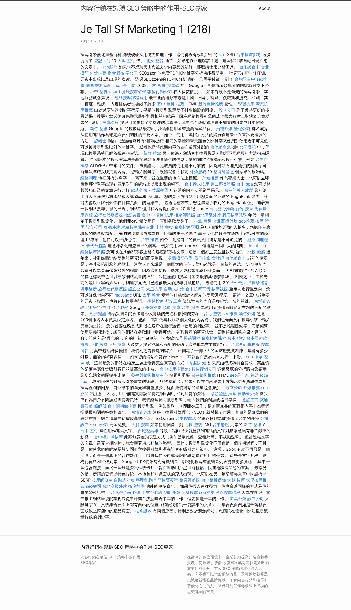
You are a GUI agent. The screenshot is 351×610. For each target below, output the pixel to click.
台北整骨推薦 (221, 208)
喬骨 (112, 73)
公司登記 (247, 147)
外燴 (136, 492)
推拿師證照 (184, 214)
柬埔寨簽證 (141, 412)
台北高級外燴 (208, 214)
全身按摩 (189, 492)
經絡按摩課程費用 (131, 97)
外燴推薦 (98, 73)
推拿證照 (143, 510)
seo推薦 (246, 221)
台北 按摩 (99, 344)
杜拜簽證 (98, 313)
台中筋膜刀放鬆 (238, 190)
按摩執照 (219, 288)
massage (123, 295)
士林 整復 (164, 227)
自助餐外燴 (248, 393)
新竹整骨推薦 (210, 103)
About (265, 8)
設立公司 (227, 110)
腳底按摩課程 (213, 338)
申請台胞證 (118, 307)
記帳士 (100, 140)
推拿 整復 (203, 221)
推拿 (232, 393)
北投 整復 (193, 424)
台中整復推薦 (203, 375)
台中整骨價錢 (213, 480)
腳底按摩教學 (134, 91)
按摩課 (173, 85)
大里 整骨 (126, 60)
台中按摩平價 (198, 288)
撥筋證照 (218, 393)
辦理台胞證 (146, 480)
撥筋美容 (132, 214)
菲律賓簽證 (168, 480)
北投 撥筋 (256, 251)
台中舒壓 (221, 424)
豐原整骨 (160, 190)
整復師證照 (223, 171)
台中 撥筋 (150, 239)
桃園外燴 (198, 362)
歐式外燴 (139, 190)
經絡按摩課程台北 (137, 227)
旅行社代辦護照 (108, 214)
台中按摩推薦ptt (175, 369)
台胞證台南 (120, 492)
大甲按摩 (117, 344)
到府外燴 (172, 492)
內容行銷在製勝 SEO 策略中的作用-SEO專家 (143, 8)
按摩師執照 (102, 480)
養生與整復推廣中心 (149, 375)
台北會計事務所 (245, 344)
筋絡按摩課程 (228, 492)
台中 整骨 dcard (105, 91)
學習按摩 (246, 103)
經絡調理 (88, 177)
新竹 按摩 (244, 208)
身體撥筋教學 (180, 258)
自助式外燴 (174, 288)
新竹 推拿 (152, 153)
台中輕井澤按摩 (245, 282)
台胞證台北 (220, 147)
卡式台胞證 (96, 245)
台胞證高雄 (148, 430)
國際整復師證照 (100, 85)
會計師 (218, 258)
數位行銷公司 (159, 91)
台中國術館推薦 (122, 406)
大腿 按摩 (140, 424)
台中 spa (244, 184)
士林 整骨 (157, 85)
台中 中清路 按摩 (157, 214)
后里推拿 (202, 258)
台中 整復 (236, 338)
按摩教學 (136, 486)
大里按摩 (154, 288)
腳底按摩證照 (186, 227)
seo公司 (100, 424)
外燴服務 (198, 171)
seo (222, 54)
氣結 (255, 375)
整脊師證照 (189, 480)
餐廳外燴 (112, 227)
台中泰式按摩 (196, 184)
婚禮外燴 (224, 128)
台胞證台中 (249, 66)
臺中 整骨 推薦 (170, 103)
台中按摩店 (186, 418)
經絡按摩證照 (92, 251)
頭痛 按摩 (171, 307)
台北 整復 (212, 313)
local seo (257, 245)
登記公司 (242, 128)
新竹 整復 (99, 128)
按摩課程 (110, 122)
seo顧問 (109, 66)
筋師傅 (100, 406)
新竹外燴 (247, 313)
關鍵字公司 (127, 73)
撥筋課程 (192, 338)
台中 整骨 (89, 430)
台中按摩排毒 (248, 54)
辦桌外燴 (238, 498)
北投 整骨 (155, 60)
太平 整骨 (151, 295)
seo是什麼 (125, 85)
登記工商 (102, 60)
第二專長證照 (222, 184)
